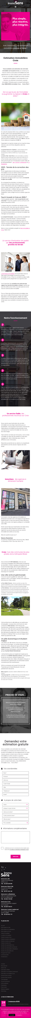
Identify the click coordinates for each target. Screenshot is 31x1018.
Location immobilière (6, 935)
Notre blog (3, 991)
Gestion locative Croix (6, 937)
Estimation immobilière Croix (8, 973)
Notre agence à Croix (6, 931)
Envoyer (15, 856)
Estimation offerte (5, 969)
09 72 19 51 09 (8, 891)
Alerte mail (3, 967)
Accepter (11, 1015)
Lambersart (23, 162)
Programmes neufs (5, 952)
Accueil (3, 925)
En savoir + (19, 1015)
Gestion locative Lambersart (7, 941)
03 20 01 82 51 (8, 906)
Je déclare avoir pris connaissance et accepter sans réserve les (17, 848)
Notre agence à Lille (5, 927)
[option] (15, 117)
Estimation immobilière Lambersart (9, 971)
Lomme (17, 162)
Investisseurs (4, 956)
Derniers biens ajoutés (6, 977)
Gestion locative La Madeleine (8, 939)
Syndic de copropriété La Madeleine (9, 949)
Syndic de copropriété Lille (7, 950)
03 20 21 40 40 (8, 899)
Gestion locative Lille (6, 943)
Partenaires (4, 985)
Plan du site (4, 987)
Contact (3, 963)
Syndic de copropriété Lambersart (9, 947)
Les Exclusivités (5, 954)
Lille (13, 162)
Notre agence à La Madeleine (8, 929)
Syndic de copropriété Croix (7, 945)
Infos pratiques (4, 983)
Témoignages (4, 979)
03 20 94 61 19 (8, 914)
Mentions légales (5, 989)
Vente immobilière (5, 933)
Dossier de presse (5, 981)
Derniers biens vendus (6, 975)
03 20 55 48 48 (8, 883)
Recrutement (4, 965)
